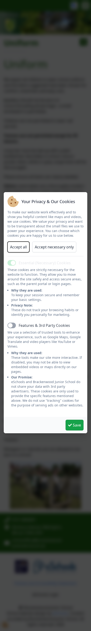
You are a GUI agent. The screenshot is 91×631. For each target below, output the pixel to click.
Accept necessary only (54, 247)
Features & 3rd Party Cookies (44, 325)
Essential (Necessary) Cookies (45, 262)
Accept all (18, 247)
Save (76, 425)
